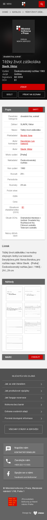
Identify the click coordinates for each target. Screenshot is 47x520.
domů (5, 12)
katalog (16, 12)
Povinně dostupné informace (19, 418)
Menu (7, 3)
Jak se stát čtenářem (15, 384)
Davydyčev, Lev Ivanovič (27, 142)
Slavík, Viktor (9, 66)
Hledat (40, 4)
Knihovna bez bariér (14, 404)
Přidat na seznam (31, 94)
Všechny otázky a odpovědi (23, 429)
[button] (23, 36)
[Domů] (23, 4)
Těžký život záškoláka (35, 12)
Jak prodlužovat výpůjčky (17, 391)
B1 (23, 207)
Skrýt (36, 110)
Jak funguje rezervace (15, 397)
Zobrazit (35, 357)
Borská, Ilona (26, 135)
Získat (23, 87)
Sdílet (10, 94)
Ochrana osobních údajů (16, 411)
